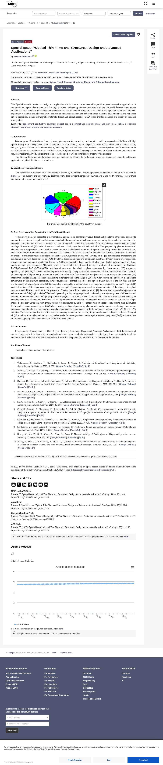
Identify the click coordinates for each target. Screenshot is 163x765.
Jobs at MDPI (12, 687)
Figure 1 (15, 176)
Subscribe (12, 730)
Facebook (126, 676)
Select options (14, 717)
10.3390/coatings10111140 (63, 22)
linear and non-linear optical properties (115, 124)
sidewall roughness (20, 127)
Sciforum (87, 673)
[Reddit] (41, 485)
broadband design (83, 124)
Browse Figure (42, 88)
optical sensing (65, 124)
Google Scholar (64, 366)
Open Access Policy (15, 680)
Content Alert (66, 652)
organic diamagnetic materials (47, 127)
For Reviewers (51, 676)
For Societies (50, 691)
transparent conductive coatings (39, 124)
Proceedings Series (92, 698)
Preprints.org (89, 680)
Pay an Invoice (12, 676)
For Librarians (50, 684)
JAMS (86, 695)
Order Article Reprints (123, 34)
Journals (11, 22)
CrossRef (78, 366)
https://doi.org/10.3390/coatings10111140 (58, 72)
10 (16, 315)
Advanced (150, 13)
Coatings (21, 22)
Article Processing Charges (18, 673)
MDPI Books (88, 676)
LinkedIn (126, 673)
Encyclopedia (89, 691)
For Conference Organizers (56, 695)
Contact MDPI (12, 684)
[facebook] (30, 485)
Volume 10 (33, 22)
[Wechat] (35, 485)
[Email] (13, 485)
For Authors (49, 673)
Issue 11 (44, 22)
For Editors (49, 680)
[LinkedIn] (24, 485)
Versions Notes (64, 88)
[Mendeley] (46, 485)
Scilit (86, 366)
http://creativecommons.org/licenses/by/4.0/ (92, 470)
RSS (54, 652)
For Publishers (51, 687)
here (126, 536)
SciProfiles (88, 687)
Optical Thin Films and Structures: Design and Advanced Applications (84, 82)
